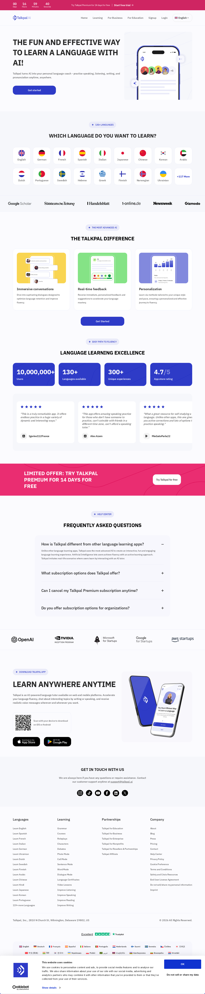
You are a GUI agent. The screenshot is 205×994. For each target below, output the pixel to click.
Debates (61, 848)
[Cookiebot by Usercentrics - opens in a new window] (21, 987)
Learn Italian (19, 843)
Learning (98, 17)
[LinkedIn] (116, 793)
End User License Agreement (164, 879)
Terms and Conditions (161, 869)
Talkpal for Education (112, 828)
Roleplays (62, 838)
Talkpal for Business (112, 833)
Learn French (19, 838)
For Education (135, 17)
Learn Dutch (19, 859)
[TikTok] (89, 793)
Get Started (102, 321)
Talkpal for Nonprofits (112, 843)
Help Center (104, 514)
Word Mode (63, 869)
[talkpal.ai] (22, 17)
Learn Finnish (19, 869)
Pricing (153, 843)
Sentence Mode (65, 864)
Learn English (19, 828)
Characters (62, 843)
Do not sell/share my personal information (171, 884)
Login (164, 17)
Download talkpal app (32, 672)
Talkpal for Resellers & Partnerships (120, 848)
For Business (115, 17)
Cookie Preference (159, 864)
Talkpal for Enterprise (112, 838)
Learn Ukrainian (21, 854)
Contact (154, 848)
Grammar (62, 828)
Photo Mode (63, 854)
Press (153, 838)
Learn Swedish (20, 864)
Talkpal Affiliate (110, 854)
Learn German (20, 848)
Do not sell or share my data (183, 974)
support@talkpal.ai (121, 781)
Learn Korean (19, 895)
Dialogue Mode (64, 874)
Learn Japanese (21, 889)
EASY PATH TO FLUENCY (104, 341)
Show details (49, 987)
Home (84, 17)
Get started (34, 90)
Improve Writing (65, 905)
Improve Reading (66, 900)
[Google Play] (57, 741)
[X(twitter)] (125, 793)
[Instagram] (80, 793)
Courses (61, 833)
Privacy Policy (157, 859)
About (153, 828)
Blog (152, 833)
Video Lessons (64, 884)
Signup (152, 17)
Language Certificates (68, 879)
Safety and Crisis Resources (164, 874)
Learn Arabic (19, 874)
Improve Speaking (66, 895)
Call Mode (62, 859)
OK (182, 964)
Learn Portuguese (21, 900)
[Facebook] (107, 793)
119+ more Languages (24, 905)
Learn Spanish (20, 833)
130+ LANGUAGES (104, 124)
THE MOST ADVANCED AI (104, 227)
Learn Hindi (18, 884)
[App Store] (26, 741)
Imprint (154, 889)
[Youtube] (98, 793)
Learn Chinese (20, 879)
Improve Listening (66, 889)
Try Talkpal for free (167, 479)
